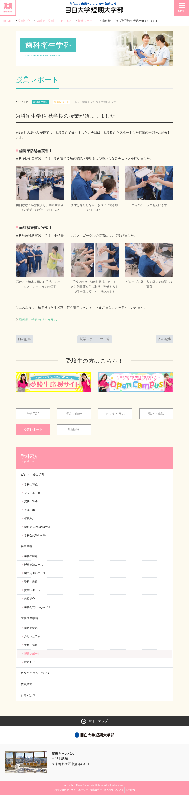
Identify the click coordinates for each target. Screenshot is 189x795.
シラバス (26, 695)
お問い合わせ (61, 789)
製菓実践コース (33, 564)
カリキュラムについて (35, 673)
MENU (181, 11)
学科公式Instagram (35, 526)
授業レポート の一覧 (95, 339)
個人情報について (114, 789)
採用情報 (130, 789)
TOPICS (66, 21)
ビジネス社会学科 (32, 474)
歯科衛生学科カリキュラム (38, 319)
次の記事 (164, 339)
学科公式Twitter (33, 535)
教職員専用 (96, 789)
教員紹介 (74, 429)
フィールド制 (32, 492)
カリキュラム (115, 414)
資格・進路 (156, 414)
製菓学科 (26, 546)
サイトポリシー (79, 789)
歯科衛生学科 (45, 21)
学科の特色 (74, 414)
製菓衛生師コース (35, 573)
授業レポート (86, 21)
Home (7, 21)
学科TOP (33, 414)
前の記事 (24, 339)
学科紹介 (24, 21)
